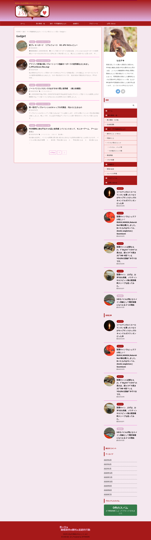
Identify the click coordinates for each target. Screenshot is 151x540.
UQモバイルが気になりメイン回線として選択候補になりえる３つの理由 (127, 302)
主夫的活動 (110, 124)
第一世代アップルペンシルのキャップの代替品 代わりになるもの (55, 107)
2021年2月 (107, 464)
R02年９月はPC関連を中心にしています (75, 534)
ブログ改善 (110, 160)
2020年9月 (108, 486)
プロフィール (93, 23)
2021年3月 (108, 460)
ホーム (23, 23)
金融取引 (76, 23)
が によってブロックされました (120, 511)
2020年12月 (108, 473)
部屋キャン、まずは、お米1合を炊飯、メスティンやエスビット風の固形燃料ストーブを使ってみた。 (127, 280)
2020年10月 (108, 481)
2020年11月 (108, 477)
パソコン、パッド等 (115, 147)
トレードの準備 (112, 173)
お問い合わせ (111, 23)
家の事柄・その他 (112, 120)
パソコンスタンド (46, 91)
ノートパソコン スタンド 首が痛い (52, 134)
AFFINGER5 (86, 537)
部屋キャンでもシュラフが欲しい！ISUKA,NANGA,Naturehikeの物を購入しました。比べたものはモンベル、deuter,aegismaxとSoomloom (127, 225)
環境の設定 (110, 169)
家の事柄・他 (40, 23)
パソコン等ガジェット (114, 143)
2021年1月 (107, 468)
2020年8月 (108, 490)
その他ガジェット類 (115, 151)
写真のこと (110, 138)
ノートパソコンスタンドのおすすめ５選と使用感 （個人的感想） (55, 88)
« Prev (52, 152)
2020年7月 (108, 494)
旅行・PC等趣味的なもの (58, 23)
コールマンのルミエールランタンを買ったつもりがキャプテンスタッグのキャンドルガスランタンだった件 (126, 197)
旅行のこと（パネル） (114, 133)
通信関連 (110, 155)
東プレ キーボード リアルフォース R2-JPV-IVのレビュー (54, 45)
